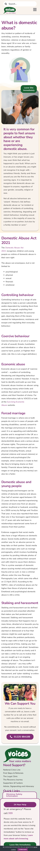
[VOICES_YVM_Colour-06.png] (17, 749)
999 (10, 813)
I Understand (23, 849)
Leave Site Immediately (28, 89)
